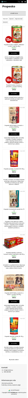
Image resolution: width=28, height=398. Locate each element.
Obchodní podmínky (7, 383)
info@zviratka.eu (8, 370)
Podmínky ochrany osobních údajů (11, 385)
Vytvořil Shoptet (15, 390)
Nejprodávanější (18, 18)
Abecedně (5, 22)
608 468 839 (7, 372)
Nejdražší (11, 18)
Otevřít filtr (14, 13)
